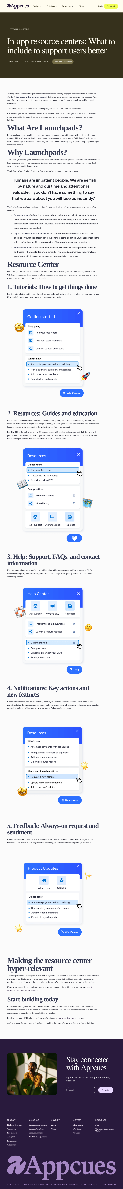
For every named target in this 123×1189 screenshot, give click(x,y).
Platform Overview (14, 1125)
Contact (76, 1133)
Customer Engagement (38, 1137)
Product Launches (36, 1133)
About (53, 1125)
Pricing (81, 6)
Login (100, 6)
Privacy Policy (93, 1184)
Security (49, 1184)
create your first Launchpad (68, 1018)
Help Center (78, 1125)
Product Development (38, 1125)
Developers (77, 1129)
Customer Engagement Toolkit (104, 1130)
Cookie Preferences (108, 1184)
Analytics (11, 1137)
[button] (37, 6)
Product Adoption (36, 1129)
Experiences (12, 1133)
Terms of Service (60, 1184)
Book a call (111, 6)
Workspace (11, 1129)
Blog (97, 1125)
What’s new (11, 1145)
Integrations (12, 1141)
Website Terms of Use (77, 1184)
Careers (54, 1129)
